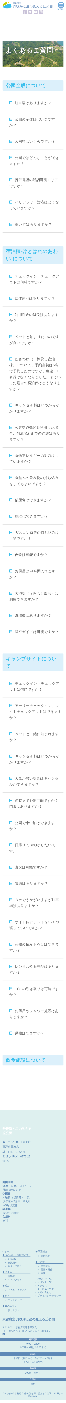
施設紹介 (12, 1262)
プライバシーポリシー (49, 1295)
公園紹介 (12, 1259)
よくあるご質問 (45, 1289)
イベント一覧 (44, 1282)
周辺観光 (45, 1255)
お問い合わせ (44, 1292)
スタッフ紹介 (15, 1266)
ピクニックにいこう (18, 1290)
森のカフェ (13, 1310)
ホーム (8, 1251)
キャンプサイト (16, 1279)
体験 (43, 1273)
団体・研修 (46, 1269)
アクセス (42, 1285)
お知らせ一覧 (44, 1278)
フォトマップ (15, 1300)
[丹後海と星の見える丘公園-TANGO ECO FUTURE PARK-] (27, 4)
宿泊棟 (11, 1276)
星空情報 (45, 1266)
